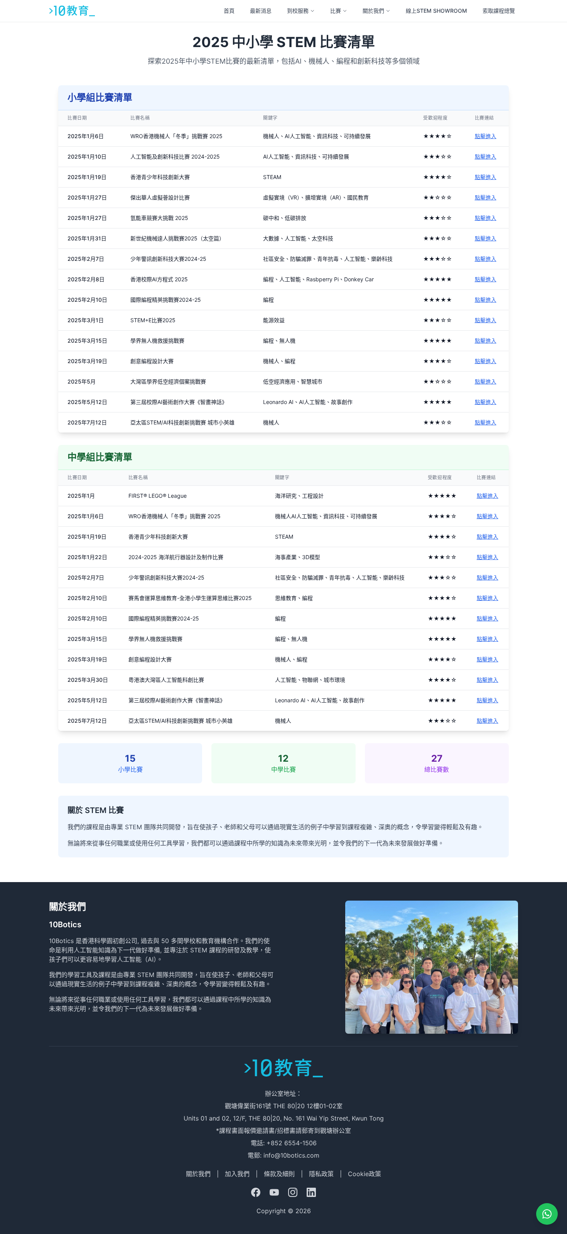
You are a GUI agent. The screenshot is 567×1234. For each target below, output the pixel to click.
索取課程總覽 (499, 10)
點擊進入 (485, 136)
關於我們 (373, 10)
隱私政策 (321, 1174)
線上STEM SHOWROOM (436, 10)
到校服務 (298, 10)
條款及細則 (279, 1174)
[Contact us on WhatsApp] (547, 1214)
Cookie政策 (364, 1174)
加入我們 (237, 1174)
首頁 (229, 10)
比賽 (335, 10)
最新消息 (261, 10)
